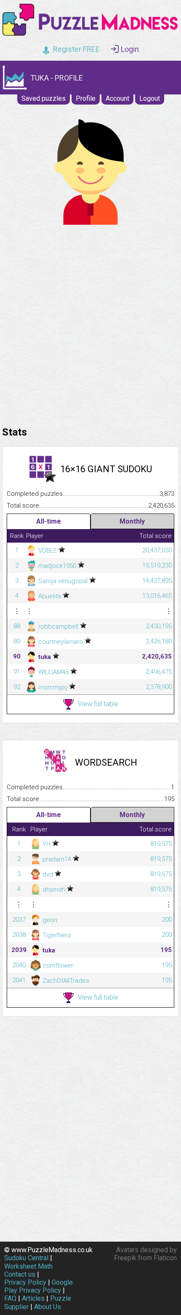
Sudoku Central (26, 1258)
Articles (33, 1298)
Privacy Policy (25, 1282)
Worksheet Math (28, 1266)
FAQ (10, 1298)
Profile (86, 98)
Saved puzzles (43, 98)
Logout (149, 98)
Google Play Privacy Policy (38, 1286)
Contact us (19, 1274)
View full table (98, 704)
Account (117, 98)
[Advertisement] (90, 323)
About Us (47, 1307)
